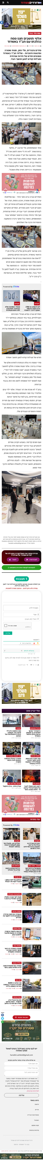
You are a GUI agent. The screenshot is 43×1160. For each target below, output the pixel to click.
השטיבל (36, 1120)
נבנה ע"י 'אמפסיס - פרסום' (21, 1144)
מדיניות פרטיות (34, 1130)
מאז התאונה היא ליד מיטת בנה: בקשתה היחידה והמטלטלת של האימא (13, 733)
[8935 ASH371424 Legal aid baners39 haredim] (21, 29)
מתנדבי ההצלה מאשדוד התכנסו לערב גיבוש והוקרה (12, 760)
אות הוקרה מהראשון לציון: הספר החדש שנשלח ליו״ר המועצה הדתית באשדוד (32, 761)
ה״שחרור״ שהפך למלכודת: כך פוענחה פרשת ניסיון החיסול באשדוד (33, 733)
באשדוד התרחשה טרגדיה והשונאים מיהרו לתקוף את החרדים (12, 916)
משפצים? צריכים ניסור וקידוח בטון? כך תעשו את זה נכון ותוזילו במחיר (32, 870)
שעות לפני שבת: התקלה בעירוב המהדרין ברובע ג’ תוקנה (13, 898)
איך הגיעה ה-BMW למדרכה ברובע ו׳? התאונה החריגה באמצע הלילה (12, 984)
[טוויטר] (2, 1018)
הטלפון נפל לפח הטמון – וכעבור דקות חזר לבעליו (13, 881)
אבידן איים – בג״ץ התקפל (12, 786)
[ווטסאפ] (2, 1021)
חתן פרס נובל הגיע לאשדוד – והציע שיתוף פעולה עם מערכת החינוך (13, 1001)
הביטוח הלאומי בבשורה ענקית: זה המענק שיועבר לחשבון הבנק (13, 933)
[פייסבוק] (2, 1015)
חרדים (37, 1110)
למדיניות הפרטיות (33, 1091)
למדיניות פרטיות (13, 1151)
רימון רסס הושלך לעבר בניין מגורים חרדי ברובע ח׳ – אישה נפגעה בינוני (32, 788)
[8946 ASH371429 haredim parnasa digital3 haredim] (21, 193)
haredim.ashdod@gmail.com (21, 1055)
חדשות (37, 1104)
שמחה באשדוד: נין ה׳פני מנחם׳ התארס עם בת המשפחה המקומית (13, 950)
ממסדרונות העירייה (33, 1115)
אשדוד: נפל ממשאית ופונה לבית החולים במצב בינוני (12, 967)
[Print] (21, 1041)
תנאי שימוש (35, 1125)
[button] (1, 22)
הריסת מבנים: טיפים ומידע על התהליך (13, 869)
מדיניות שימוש (4, 1151)
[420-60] (21, 1159)
